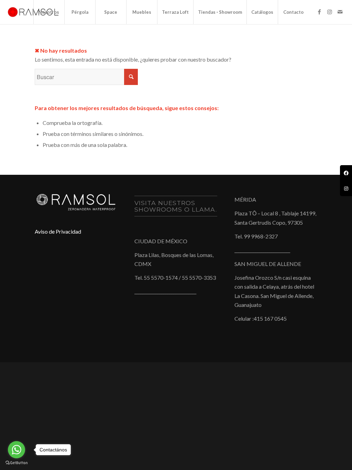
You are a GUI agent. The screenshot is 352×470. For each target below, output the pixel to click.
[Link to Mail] (340, 12)
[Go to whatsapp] (16, 449)
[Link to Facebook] (319, 12)
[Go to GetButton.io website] (17, 463)
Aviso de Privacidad (58, 231)
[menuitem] (48, 12)
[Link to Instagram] (329, 12)
